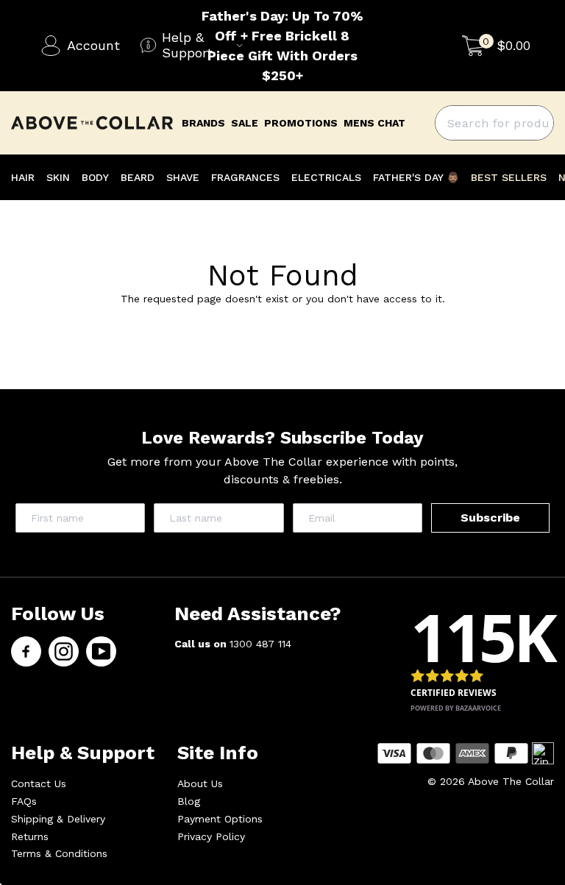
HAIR (23, 177)
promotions (301, 123)
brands (203, 123)
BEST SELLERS (509, 177)
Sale (244, 123)
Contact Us (38, 783)
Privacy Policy (211, 836)
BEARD (137, 177)
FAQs (24, 801)
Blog (188, 801)
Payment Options (220, 819)
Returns (30, 836)
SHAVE (182, 177)
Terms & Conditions (59, 853)
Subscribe (490, 518)
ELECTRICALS (326, 177)
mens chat (374, 123)
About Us (200, 783)
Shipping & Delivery (58, 819)
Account (93, 45)
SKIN (58, 177)
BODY (95, 177)
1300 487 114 (260, 644)
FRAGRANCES (245, 177)
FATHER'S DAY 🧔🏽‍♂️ (416, 177)
